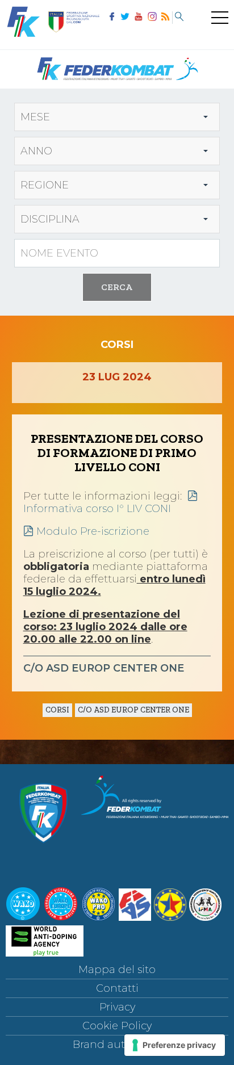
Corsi (57, 710)
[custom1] (166, 17)
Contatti (117, 988)
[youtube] (138, 17)
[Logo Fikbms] (117, 85)
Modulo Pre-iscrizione (92, 531)
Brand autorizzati (117, 1044)
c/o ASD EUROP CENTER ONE (133, 710)
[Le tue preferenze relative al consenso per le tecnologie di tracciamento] (174, 1045)
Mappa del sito (117, 969)
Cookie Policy (117, 1026)
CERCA (116, 287)
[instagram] (152, 17)
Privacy (117, 1007)
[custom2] (179, 17)
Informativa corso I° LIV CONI (97, 508)
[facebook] (112, 17)
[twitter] (125, 17)
